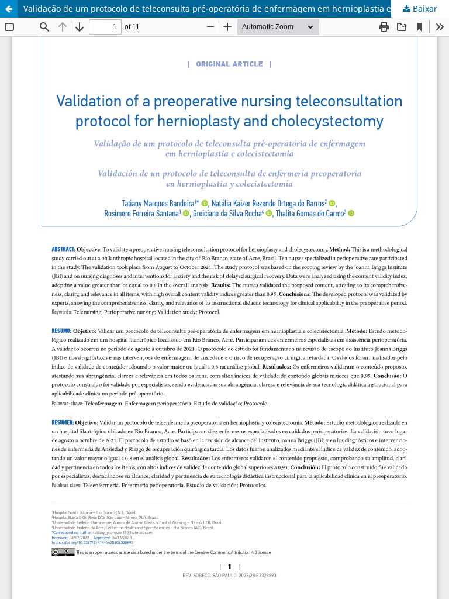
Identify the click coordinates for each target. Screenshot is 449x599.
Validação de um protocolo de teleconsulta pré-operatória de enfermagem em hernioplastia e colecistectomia (236, 8)
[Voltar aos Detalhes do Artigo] (9, 9)
